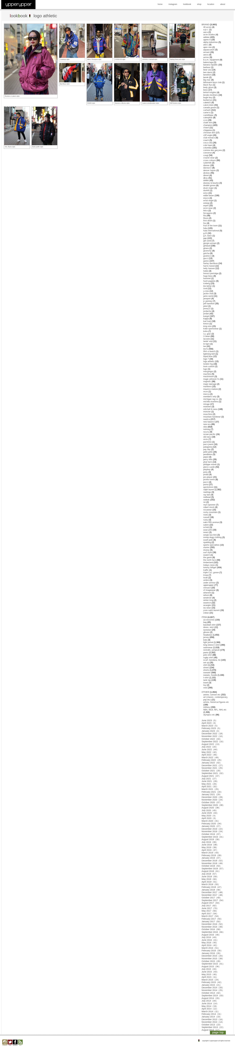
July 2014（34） (210, 1001)
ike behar (207, 286)
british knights (209, 92)
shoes (206, 667)
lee (204, 346)
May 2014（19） (210, 1006)
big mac (207, 80)
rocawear (207, 510)
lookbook (187, 4)
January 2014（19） (212, 1016)
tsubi (205, 577)
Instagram (4, 1043)
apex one (207, 47)
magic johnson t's (211, 379)
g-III (205, 233)
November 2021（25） (213, 768)
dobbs (206, 180)
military (206, 707)
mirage (206, 404)
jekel (205, 306)
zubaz (206, 613)
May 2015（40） (210, 974)
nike (205, 427)
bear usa (207, 70)
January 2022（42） (212, 762)
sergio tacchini (210, 535)
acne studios (209, 34)
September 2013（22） (213, 1027)
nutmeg (206, 429)
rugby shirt (208, 657)
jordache (207, 311)
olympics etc (209, 715)
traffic (206, 570)
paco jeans (208, 444)
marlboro (207, 386)
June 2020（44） (210, 813)
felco (205, 210)
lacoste (206, 339)
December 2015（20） (213, 956)
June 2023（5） (209, 720)
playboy (206, 469)
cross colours (209, 160)
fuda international (211, 230)
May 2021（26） (210, 784)
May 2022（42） (210, 752)
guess (206, 261)
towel (205, 682)
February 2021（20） (212, 792)
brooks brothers (210, 95)
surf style (207, 552)
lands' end (207, 341)
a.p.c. (205, 29)
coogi (205, 155)
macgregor (208, 371)
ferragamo (208, 213)
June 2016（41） (210, 940)
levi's (205, 349)
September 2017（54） (213, 900)
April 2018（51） (210, 882)
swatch (206, 555)
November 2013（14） (213, 1022)
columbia (207, 148)
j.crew (206, 291)
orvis (205, 439)
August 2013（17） (211, 1030)
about (222, 4)
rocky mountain (210, 512)
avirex (206, 57)
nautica (206, 419)
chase (206, 127)
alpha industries (210, 42)
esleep (206, 203)
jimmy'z (206, 308)
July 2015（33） (210, 969)
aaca (205, 32)
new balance (209, 422)
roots (205, 515)
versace (207, 588)
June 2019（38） (210, 844)
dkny (205, 178)
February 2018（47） (212, 887)
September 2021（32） (213, 773)
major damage (209, 384)
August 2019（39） (211, 839)
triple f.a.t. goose (211, 572)
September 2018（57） (213, 868)
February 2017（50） (212, 919)
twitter (10, 1043)
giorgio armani (209, 243)
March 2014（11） (211, 1011)
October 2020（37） (212, 802)
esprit (205, 205)
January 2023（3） (211, 731)
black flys (207, 85)
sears (205, 532)
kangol (206, 316)
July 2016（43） (210, 937)
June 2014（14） (210, 1003)
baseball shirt (209, 625)
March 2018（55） (211, 884)
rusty (205, 520)
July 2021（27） (210, 778)
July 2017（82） (210, 905)
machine (207, 374)
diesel (206, 175)
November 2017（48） (213, 895)
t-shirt (206, 677)
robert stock (208, 507)
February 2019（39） (212, 855)
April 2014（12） (210, 1009)
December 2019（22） (213, 829)
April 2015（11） (210, 977)
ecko (205, 193)
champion (207, 125)
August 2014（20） (211, 998)
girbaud (206, 246)
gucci (205, 258)
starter (206, 547)
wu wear (207, 608)
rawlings (207, 492)
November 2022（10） (213, 736)
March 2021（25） (211, 789)
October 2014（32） (212, 993)
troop (205, 575)
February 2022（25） (212, 760)
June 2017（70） (210, 908)
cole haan (207, 145)
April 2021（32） (210, 786)
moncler (207, 411)
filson (205, 218)
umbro (206, 580)
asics (205, 55)
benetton (207, 75)
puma (205, 484)
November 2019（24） (213, 831)
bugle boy (207, 97)
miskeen (207, 406)
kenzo (206, 323)
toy (204, 685)
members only (209, 396)
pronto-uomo (209, 479)
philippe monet (210, 464)
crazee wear (209, 158)
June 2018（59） (210, 876)
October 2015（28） (212, 961)
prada (205, 474)
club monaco (209, 137)
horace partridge (210, 273)
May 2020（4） (209, 815)
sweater (207, 672)
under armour (209, 583)
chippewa (207, 130)
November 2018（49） (213, 863)
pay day (207, 449)
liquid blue (207, 356)
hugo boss (208, 276)
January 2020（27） (212, 826)
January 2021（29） (212, 794)
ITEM (204, 617)
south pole (208, 540)
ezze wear (208, 208)
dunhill (206, 190)
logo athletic (208, 361)
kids (205, 640)
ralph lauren (208, 489)
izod (205, 288)
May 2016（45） (210, 942)
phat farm (207, 462)
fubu (205, 228)
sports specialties (211, 545)
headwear (207, 635)
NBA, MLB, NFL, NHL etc (214, 710)
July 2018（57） (210, 874)
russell (206, 517)
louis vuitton (208, 366)
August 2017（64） (211, 903)
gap (205, 238)
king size (207, 326)
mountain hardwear (212, 417)
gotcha (206, 253)
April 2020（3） (209, 818)
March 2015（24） (211, 979)
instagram (173, 4)
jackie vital (208, 293)
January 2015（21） (212, 985)
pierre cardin (209, 467)
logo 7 (206, 359)
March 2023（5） (210, 725)
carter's (206, 112)
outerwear (207, 647)
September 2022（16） (213, 741)
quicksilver (208, 487)
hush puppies (209, 281)
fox (204, 223)
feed (20, 1043)
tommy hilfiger (209, 567)
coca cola (207, 143)
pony (205, 472)
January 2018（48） (212, 890)
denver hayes (209, 170)
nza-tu (206, 432)
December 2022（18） (213, 733)
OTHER (205, 692)
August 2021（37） (211, 776)
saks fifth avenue (211, 522)
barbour (206, 67)
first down (207, 220)
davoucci (207, 168)
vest (205, 688)
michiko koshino (210, 401)
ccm (205, 120)
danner (206, 165)
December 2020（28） (213, 797)
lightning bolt (209, 354)
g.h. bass (207, 236)
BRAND (205, 24)
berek (205, 77)
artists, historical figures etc (216, 702)
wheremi (207, 593)
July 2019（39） (210, 842)
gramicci (207, 256)
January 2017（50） (212, 921)
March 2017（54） (211, 916)
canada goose (209, 107)
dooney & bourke (211, 183)
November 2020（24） (213, 799)
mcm (205, 391)
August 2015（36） (211, 966)
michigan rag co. (210, 399)
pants (205, 652)
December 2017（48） (213, 892)
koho (205, 331)
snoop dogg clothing (212, 537)
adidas (206, 37)
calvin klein (208, 105)
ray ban (206, 495)
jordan (206, 313)
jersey (206, 637)
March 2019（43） (211, 852)
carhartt (206, 110)
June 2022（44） (210, 749)
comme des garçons (212, 150)
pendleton (207, 454)
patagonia (207, 447)
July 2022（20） (210, 747)
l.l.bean (206, 336)
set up (206, 662)
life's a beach (209, 351)
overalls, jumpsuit (211, 650)
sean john (207, 530)
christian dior (209, 132)
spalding (207, 542)
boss (205, 90)
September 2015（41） (213, 964)
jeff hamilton (208, 303)
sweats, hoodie (210, 675)
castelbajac (208, 115)
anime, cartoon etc (211, 694)
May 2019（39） (210, 847)
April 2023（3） (209, 723)
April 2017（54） (210, 913)
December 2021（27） (213, 765)
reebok (206, 500)
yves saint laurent (211, 610)
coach (206, 140)
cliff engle (207, 135)
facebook (15, 1043)
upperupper (208, 585)
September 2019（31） (213, 837)
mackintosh (208, 376)
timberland (208, 562)
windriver (207, 598)
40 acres (207, 27)
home (160, 4)
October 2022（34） (212, 739)
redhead (207, 497)
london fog (208, 364)
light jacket (208, 642)
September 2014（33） (213, 995)
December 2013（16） (213, 1019)
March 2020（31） (211, 821)
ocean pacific (209, 434)
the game (207, 557)
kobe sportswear (210, 329)
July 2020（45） (210, 810)
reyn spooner (209, 505)
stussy (206, 550)
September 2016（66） (213, 932)
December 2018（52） (213, 860)
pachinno (207, 442)
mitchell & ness (210, 409)
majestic (207, 381)
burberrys (207, 100)
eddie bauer (208, 195)
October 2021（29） (212, 770)
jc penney (207, 301)
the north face (209, 560)
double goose (209, 185)
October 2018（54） (212, 866)
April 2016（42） (210, 945)
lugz (205, 369)
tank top (207, 680)
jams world (208, 296)
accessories (208, 620)
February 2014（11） (212, 1014)
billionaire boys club (212, 82)
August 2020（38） (211, 807)
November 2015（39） (213, 958)
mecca (206, 394)
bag (205, 622)
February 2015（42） (212, 982)
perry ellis (207, 459)
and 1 (205, 44)
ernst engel (208, 200)
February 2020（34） (212, 823)
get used (207, 241)
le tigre (206, 344)
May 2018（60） (210, 879)
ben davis (207, 72)
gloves (206, 632)
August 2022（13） (211, 744)
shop (199, 4)
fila (204, 215)
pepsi (205, 457)
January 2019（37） (212, 858)
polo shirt (207, 655)
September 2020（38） (213, 805)
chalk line (207, 122)
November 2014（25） (213, 990)
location (210, 4)
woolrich (207, 603)
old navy (207, 437)
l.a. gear (207, 334)
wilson (206, 595)
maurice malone (210, 389)
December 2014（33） (213, 987)
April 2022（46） (210, 755)
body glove (208, 87)
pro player (207, 477)
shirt (205, 665)
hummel (207, 278)
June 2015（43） (210, 972)
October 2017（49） (212, 897)
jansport (207, 298)
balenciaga (208, 62)
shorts (206, 670)
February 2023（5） (212, 728)
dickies (206, 173)
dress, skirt (208, 627)
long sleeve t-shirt (211, 645)
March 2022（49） (211, 757)
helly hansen (209, 268)
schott (206, 527)
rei (204, 502)
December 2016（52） (213, 924)
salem (206, 525)
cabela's (207, 102)
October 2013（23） (212, 1024)
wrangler (207, 605)
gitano (206, 248)
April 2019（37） (210, 850)
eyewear (207, 630)
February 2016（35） (212, 950)
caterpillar (207, 117)
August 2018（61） (211, 871)
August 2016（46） (211, 935)
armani (206, 52)
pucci (205, 482)
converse (207, 153)
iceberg (206, 283)
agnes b (207, 39)
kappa (206, 318)
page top (217, 1032)
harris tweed (209, 266)
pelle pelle (207, 452)
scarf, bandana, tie (211, 660)
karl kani (207, 321)
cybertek (207, 163)
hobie (205, 271)
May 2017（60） (210, 911)
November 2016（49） (213, 927)
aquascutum (208, 50)
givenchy (207, 251)
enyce (206, 198)
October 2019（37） (212, 834)
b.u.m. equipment (211, 60)
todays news (209, 565)
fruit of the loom (210, 225)
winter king (208, 600)
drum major (208, 188)
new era (207, 424)
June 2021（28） (210, 781)
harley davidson (210, 263)
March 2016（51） (211, 948)
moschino (207, 414)
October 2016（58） (212, 929)
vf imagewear (209, 590)
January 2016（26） (212, 953)
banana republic (210, 65)
